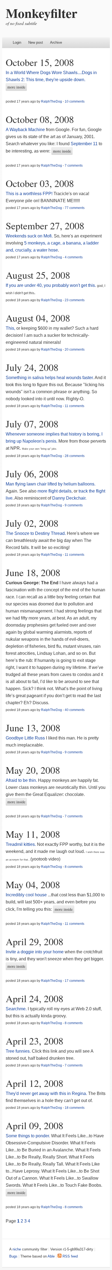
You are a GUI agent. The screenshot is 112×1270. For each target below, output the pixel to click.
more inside (16, 87)
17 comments (75, 981)
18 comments (75, 1108)
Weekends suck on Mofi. (29, 236)
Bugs (13, 1256)
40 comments (75, 710)
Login (17, 42)
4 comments (74, 257)
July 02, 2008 (32, 522)
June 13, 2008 (33, 727)
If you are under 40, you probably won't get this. (51, 285)
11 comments (74, 406)
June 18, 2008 (33, 572)
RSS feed (69, 1256)
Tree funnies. (18, 1051)
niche (17, 1249)
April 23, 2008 (34, 1040)
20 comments (75, 349)
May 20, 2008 (33, 769)
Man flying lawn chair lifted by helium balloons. (50, 484)
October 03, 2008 (40, 183)
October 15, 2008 (40, 62)
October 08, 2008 (40, 119)
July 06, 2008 (32, 473)
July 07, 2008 (32, 423)
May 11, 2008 (33, 833)
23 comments (75, 300)
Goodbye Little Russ (25, 738)
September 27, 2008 (45, 225)
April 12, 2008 (34, 1083)
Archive (56, 42)
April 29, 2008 (34, 941)
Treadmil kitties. (21, 844)
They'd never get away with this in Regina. (46, 1093)
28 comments (75, 456)
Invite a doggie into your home (35, 952)
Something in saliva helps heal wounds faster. (50, 377)
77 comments (75, 208)
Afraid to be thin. (21, 780)
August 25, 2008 (38, 274)
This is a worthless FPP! (29, 193)
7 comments (74, 165)
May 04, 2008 (33, 884)
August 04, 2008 (38, 317)
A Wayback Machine (25, 129)
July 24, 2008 (32, 367)
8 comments (74, 867)
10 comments (75, 101)
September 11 (84, 143)
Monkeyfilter (41, 12)
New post (35, 42)
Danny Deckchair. (69, 498)
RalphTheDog (51, 101)
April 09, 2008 (34, 1125)
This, (10, 328)
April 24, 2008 (34, 998)
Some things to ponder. (28, 1136)
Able (51, 1256)
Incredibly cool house (26, 895)
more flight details (54, 491)
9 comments (74, 505)
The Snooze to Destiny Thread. (36, 533)
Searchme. (16, 1009)
